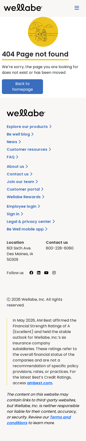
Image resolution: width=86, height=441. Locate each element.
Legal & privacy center (29, 221)
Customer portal (24, 189)
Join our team (21, 181)
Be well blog (19, 134)
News (12, 142)
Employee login (22, 206)
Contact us (18, 174)
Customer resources (27, 149)
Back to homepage (22, 86)
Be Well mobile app (26, 229)
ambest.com (39, 383)
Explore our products (28, 126)
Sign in (13, 214)
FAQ (11, 157)
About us (16, 166)
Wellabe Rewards (24, 197)
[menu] (76, 8)
